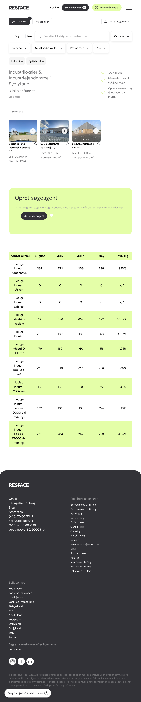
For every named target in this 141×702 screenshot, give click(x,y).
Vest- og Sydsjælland (21, 601)
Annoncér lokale (109, 7)
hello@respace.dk (21, 521)
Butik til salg (77, 518)
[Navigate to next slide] (33, 131)
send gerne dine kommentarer (26, 685)
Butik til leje (77, 522)
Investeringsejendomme (84, 544)
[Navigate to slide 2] (23, 139)
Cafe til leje (77, 526)
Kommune (15, 649)
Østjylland (15, 623)
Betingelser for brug (22, 503)
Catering (75, 531)
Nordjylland (15, 615)
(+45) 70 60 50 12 (21, 516)
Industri (74, 540)
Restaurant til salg (81, 562)
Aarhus (13, 637)
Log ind (54, 7)
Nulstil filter (42, 21)
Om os (13, 499)
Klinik (73, 548)
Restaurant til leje (80, 566)
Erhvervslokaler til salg (83, 509)
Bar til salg (76, 513)
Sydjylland (15, 628)
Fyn (11, 610)
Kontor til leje (78, 553)
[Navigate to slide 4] (57, 139)
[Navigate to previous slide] (13, 131)
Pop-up (75, 557)
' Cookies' (70, 685)
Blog (12, 507)
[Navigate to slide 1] (20, 139)
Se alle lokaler (73, 7)
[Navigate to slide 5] (60, 139)
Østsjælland (16, 606)
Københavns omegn (20, 593)
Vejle (11, 632)
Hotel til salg (77, 535)
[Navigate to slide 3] (25, 139)
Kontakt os (16, 512)
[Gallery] (23, 131)
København (15, 588)
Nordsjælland (17, 597)
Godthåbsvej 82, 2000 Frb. (27, 530)
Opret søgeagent (34, 216)
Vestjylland (15, 619)
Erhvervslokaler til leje (83, 504)
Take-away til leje (80, 571)
